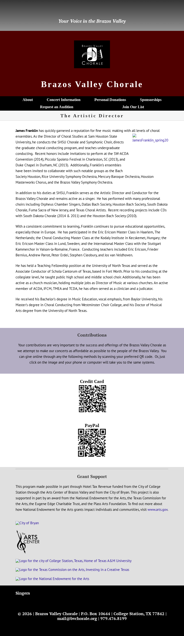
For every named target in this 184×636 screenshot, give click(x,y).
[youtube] (32, 10)
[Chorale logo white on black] (92, 42)
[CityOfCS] (74, 560)
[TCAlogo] (72, 569)
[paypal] (40, 10)
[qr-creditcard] (92, 386)
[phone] (47, 10)
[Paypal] (92, 430)
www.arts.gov (157, 509)
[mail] (24, 10)
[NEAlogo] (52, 578)
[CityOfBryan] (27, 523)
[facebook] (17, 10)
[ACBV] (28, 531)
